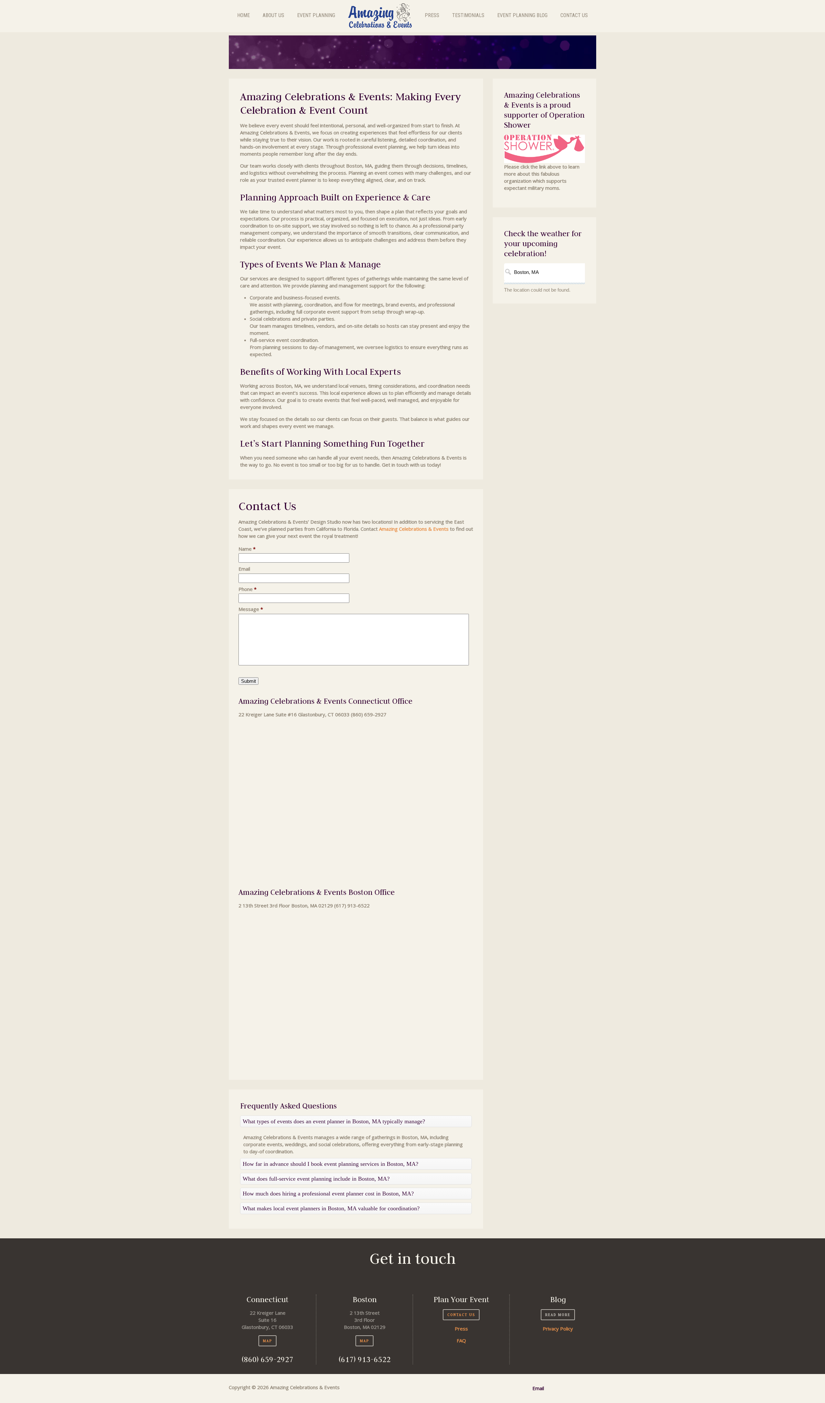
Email (244, 569)
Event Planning (316, 15)
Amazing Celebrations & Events (414, 529)
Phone (247, 589)
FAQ (461, 1340)
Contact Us (574, 15)
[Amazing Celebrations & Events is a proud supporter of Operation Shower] (544, 149)
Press (432, 15)
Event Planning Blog (522, 15)
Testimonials (468, 15)
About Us (273, 15)
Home (243, 15)
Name (247, 549)
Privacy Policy (558, 1328)
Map (267, 1341)
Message (250, 609)
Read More (557, 1314)
